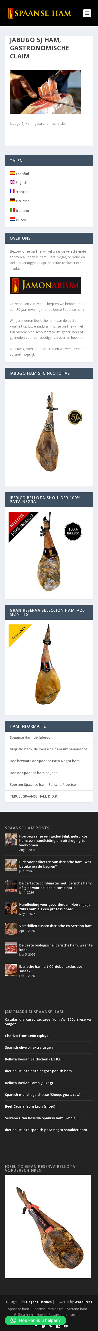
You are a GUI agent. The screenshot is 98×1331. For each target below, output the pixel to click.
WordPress (83, 1302)
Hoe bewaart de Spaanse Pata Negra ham (45, 761)
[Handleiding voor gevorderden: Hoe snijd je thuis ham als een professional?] (11, 908)
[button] (35, 1320)
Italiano (22, 210)
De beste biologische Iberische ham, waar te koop (56, 947)
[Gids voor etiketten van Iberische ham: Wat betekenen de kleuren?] (11, 865)
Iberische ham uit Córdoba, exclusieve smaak (50, 968)
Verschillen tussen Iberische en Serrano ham (56, 925)
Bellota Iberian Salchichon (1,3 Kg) (33, 1059)
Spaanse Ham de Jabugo (30, 737)
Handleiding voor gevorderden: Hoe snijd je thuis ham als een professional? (54, 906)
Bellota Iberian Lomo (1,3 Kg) (29, 1083)
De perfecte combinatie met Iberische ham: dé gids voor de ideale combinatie (55, 885)
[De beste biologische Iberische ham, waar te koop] (11, 948)
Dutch (20, 220)
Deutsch (22, 201)
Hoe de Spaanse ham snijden (34, 772)
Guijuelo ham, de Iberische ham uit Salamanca (48, 749)
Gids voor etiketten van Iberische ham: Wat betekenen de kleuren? (55, 864)
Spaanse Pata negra (48, 1309)
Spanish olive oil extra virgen (29, 1047)
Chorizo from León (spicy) (26, 1035)
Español (22, 173)
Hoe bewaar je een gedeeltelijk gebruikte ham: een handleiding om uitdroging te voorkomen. (53, 840)
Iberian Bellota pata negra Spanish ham (38, 1071)
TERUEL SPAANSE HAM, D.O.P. (34, 796)
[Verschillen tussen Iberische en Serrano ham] (11, 929)
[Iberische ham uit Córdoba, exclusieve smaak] (11, 970)
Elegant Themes (39, 1302)
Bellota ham (23, 1314)
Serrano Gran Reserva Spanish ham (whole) (40, 1118)
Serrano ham (77, 1309)
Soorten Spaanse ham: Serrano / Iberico (43, 784)
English (21, 182)
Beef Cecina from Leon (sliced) (30, 1106)
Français (22, 191)
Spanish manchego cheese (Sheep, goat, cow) (42, 1094)
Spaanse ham (18, 1309)
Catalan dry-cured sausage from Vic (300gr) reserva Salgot (48, 1021)
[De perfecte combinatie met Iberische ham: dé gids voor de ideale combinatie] (11, 886)
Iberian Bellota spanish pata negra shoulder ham (46, 1129)
